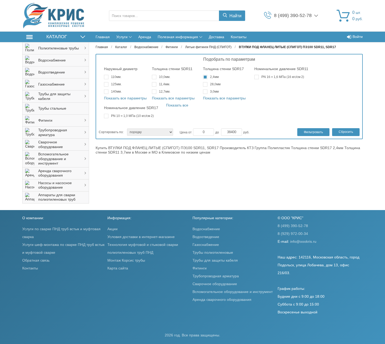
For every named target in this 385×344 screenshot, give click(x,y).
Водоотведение (205, 237)
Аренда (144, 37)
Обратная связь (36, 260)
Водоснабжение (206, 229)
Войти (358, 37)
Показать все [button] (177, 105)
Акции (112, 229)
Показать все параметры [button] (125, 98)
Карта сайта (117, 268)
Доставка (216, 37)
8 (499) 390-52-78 (293, 226)
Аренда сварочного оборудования (221, 299)
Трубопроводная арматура (215, 276)
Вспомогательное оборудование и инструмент (232, 292)
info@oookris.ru (303, 241)
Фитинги (199, 268)
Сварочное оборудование (214, 284)
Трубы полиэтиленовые (212, 252)
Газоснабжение (205, 245)
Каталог (56, 36)
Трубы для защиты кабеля (215, 260)
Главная (103, 37)
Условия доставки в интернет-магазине (141, 237)
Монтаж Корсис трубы (126, 260)
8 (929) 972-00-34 (293, 234)
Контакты (238, 37)
